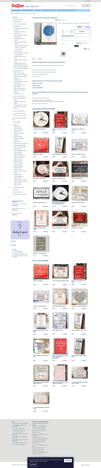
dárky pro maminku (18, 130)
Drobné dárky (16, 189)
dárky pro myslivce (18, 159)
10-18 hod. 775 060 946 (16, 1)
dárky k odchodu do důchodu (20, 74)
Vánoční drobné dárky (20, 444)
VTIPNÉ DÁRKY (16, 122)
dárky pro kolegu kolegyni (20, 145)
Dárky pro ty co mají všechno (19, 24)
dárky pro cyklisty (18, 160)
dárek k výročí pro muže (19, 85)
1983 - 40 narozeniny (20, 428)
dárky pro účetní (18, 183)
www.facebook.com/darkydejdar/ (21, 254)
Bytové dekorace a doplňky (19, 194)
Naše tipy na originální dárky (40, 421)
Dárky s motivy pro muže (21, 442)
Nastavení (33, 464)
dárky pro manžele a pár (19, 155)
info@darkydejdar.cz (28, 1)
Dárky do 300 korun (17, 21)
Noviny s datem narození (20, 115)
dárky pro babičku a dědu (19, 147)
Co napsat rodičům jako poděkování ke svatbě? (40, 424)
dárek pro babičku (18, 136)
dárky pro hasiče (18, 169)
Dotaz (88, 49)
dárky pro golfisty (18, 167)
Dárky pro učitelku (19, 432)
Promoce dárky (17, 83)
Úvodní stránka (16, 10)
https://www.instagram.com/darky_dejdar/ (21, 256)
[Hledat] (80, 5)
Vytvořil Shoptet (86, 465)
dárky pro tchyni (18, 128)
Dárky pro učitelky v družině (20, 105)
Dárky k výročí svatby (19, 73)
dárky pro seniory (18, 185)
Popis (33, 59)
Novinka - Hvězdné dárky (19, 111)
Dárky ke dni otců (18, 93)
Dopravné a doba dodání (49, 10)
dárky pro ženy (17, 126)
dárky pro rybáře (18, 164)
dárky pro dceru (17, 131)
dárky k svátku (17, 86)
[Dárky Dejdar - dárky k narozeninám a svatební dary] (30, 5)
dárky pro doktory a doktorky (21, 181)
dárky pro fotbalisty (18, 166)
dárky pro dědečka (18, 154)
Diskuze (40, 59)
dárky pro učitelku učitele (19, 96)
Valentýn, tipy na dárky (18, 187)
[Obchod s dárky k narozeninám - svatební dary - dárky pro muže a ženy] (11, 13)
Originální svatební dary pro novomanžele (81, 43)
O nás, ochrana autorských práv (66, 10)
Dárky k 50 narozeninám (20, 430)
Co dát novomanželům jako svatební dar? (39, 446)
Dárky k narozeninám (18, 19)
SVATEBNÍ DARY (17, 26)
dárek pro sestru (18, 142)
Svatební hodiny (18, 51)
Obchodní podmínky (27, 10)
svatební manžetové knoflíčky (21, 68)
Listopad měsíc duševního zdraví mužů (19, 437)
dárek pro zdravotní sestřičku (21, 143)
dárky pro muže (17, 148)
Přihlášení (88, 1)
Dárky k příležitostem (18, 71)
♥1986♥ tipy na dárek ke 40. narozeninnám (19, 426)
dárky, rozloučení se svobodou (21, 66)
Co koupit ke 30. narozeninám (22, 423)
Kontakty (37, 10)
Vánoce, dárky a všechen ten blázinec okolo (19, 434)
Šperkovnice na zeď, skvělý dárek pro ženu (19, 440)
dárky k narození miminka (20, 179)
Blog (13, 421)
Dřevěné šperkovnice (18, 192)
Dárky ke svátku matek (19, 88)
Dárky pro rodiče (18, 174)
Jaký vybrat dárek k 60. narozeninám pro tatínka (39, 435)
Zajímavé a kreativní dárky (19, 113)
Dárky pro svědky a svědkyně (21, 46)
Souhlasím (68, 460)
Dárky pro (15, 124)
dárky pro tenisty (18, 162)
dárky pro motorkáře (19, 157)
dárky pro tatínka (18, 152)
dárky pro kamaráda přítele (20, 150)
